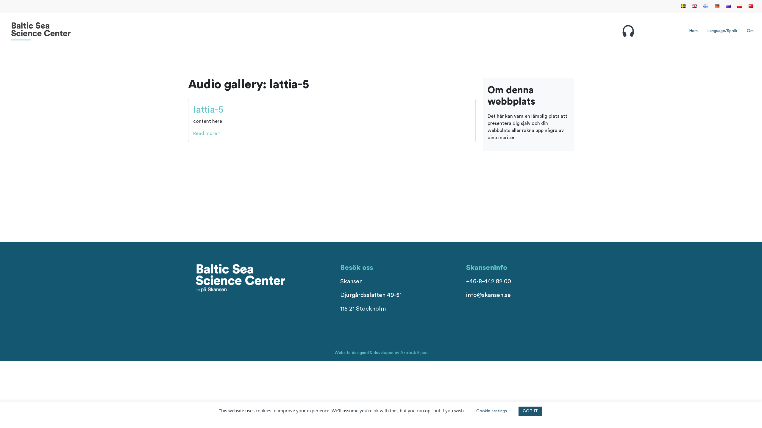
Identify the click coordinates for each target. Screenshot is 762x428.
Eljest (422, 353)
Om (750, 31)
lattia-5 (208, 109)
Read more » (207, 133)
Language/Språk (722, 31)
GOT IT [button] (530, 411)
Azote (406, 353)
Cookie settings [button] (491, 411)
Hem (693, 31)
